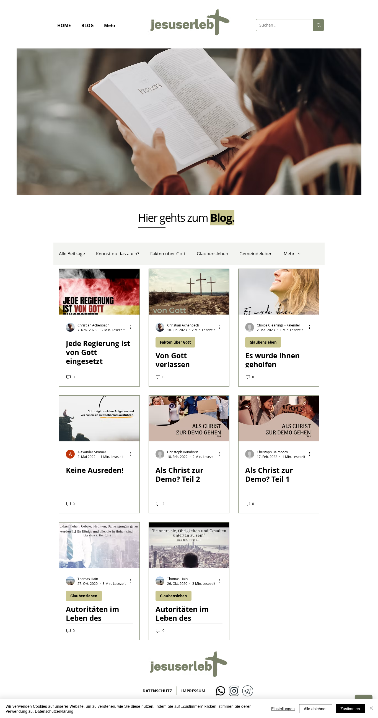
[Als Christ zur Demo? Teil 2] (189, 418)
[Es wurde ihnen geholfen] (279, 292)
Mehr (289, 254)
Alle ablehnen (316, 708)
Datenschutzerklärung (54, 711)
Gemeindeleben (256, 254)
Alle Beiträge (72, 254)
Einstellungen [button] (283, 708)
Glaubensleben (212, 254)
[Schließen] (371, 709)
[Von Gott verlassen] (189, 292)
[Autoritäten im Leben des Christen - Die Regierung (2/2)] (99, 545)
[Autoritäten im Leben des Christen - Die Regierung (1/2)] (189, 545)
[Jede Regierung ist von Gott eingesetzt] (99, 292)
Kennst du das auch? (117, 254)
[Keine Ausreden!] (99, 418)
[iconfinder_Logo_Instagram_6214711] (234, 691)
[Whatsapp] (220, 691)
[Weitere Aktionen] (132, 327)
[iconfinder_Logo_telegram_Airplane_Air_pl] (247, 691)
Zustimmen (350, 708)
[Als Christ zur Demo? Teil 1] (279, 418)
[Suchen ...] (318, 25)
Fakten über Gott (168, 254)
